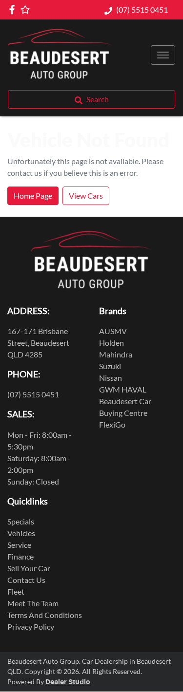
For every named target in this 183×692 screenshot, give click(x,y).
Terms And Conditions (44, 614)
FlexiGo (112, 424)
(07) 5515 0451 (142, 9)
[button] (163, 55)
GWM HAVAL (122, 389)
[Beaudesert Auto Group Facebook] (13, 9)
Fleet (15, 591)
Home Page (33, 195)
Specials (20, 521)
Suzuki (110, 366)
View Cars (86, 195)
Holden (111, 342)
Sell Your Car (28, 568)
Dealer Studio (67, 682)
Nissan (110, 377)
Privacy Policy (30, 626)
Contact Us (26, 579)
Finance (20, 556)
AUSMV (113, 331)
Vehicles (21, 533)
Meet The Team (33, 603)
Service (19, 544)
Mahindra (115, 354)
